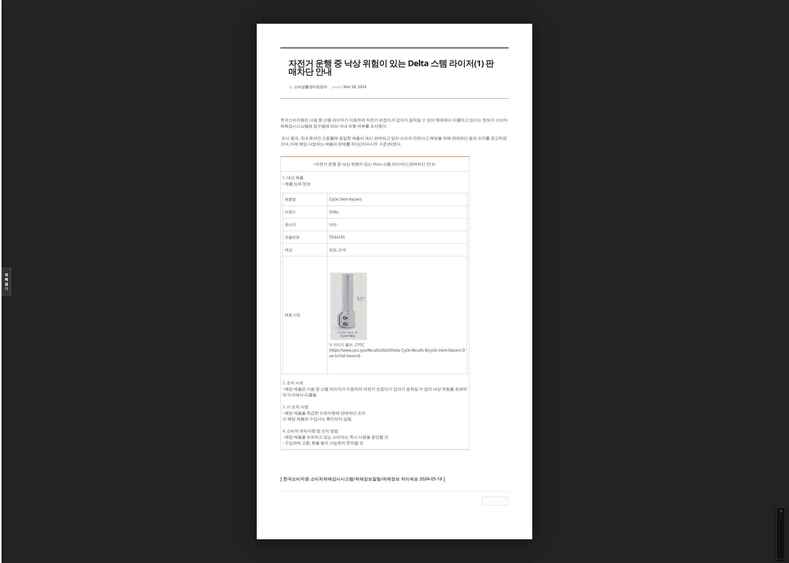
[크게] (780, 520)
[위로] (780, 537)
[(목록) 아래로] (780, 546)
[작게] (780, 528)
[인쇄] (780, 554)
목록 (6, 281)
